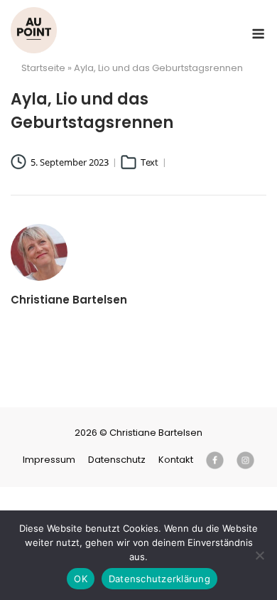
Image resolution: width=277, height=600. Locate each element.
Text (149, 162)
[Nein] (259, 555)
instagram (245, 460)
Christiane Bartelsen (34, 30)
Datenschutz (117, 459)
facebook (215, 460)
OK (80, 578)
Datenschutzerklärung (159, 578)
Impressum (49, 459)
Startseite (43, 68)
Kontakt (175, 459)
